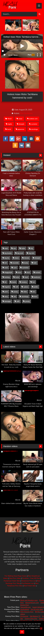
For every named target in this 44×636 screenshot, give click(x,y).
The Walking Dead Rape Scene (15, 576)
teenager (8, 301)
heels (14, 282)
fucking (7, 277)
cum (15, 267)
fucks (17, 277)
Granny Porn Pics (31, 618)
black (17, 258)
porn (6, 291)
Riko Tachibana (26, 113)
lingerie (7, 287)
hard (26, 277)
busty (26, 263)
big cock (20, 253)
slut (15, 296)
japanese (21, 129)
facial (9, 129)
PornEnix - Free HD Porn (31, 578)
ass (14, 248)
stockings (34, 129)
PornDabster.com (28, 583)
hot (33, 282)
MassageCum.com (32, 602)
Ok (22, 632)
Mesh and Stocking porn (29, 600)
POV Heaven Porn (26, 612)
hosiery (24, 282)
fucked (37, 272)
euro (19, 272)
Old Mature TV (35, 616)
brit (6, 263)
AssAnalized (24, 609)
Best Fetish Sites (30, 586)
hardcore (37, 277)
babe (23, 248)
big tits (7, 258)
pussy (16, 291)
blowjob (21, 124)
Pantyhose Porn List (28, 581)
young (27, 301)
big (32, 248)
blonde (26, 258)
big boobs (8, 253)
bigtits (10, 124)
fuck (28, 272)
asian (20, 119)
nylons (26, 287)
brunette (16, 263)
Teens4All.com (25, 607)
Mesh (10, 119)
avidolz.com (33, 119)
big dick (31, 253)
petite (36, 287)
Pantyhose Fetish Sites (12, 581)
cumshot (34, 124)
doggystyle (8, 272)
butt (35, 263)
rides (25, 291)
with (18, 301)
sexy (6, 296)
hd (5, 282)
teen (35, 296)
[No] (41, 628)
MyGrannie (24, 616)
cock (6, 267)
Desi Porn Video (15, 578)
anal (6, 248)
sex (33, 291)
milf (16, 287)
